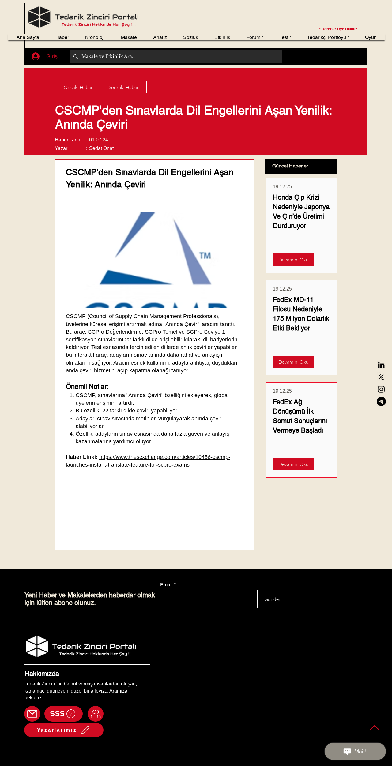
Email (166, 584)
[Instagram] (381, 389)
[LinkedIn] (381, 364)
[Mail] (32, 714)
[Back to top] (375, 727)
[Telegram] (381, 401)
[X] (381, 376)
